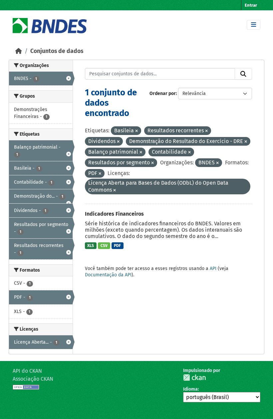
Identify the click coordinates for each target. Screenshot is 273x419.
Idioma (190, 389)
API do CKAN (27, 371)
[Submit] (243, 74)
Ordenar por (162, 93)
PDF (117, 245)
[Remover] (136, 131)
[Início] (18, 51)
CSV (104, 245)
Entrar (251, 5)
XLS (90, 245)
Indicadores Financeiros (114, 214)
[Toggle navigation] (253, 25)
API (213, 268)
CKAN (194, 377)
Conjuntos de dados (56, 51)
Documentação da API (108, 275)
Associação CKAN (33, 379)
